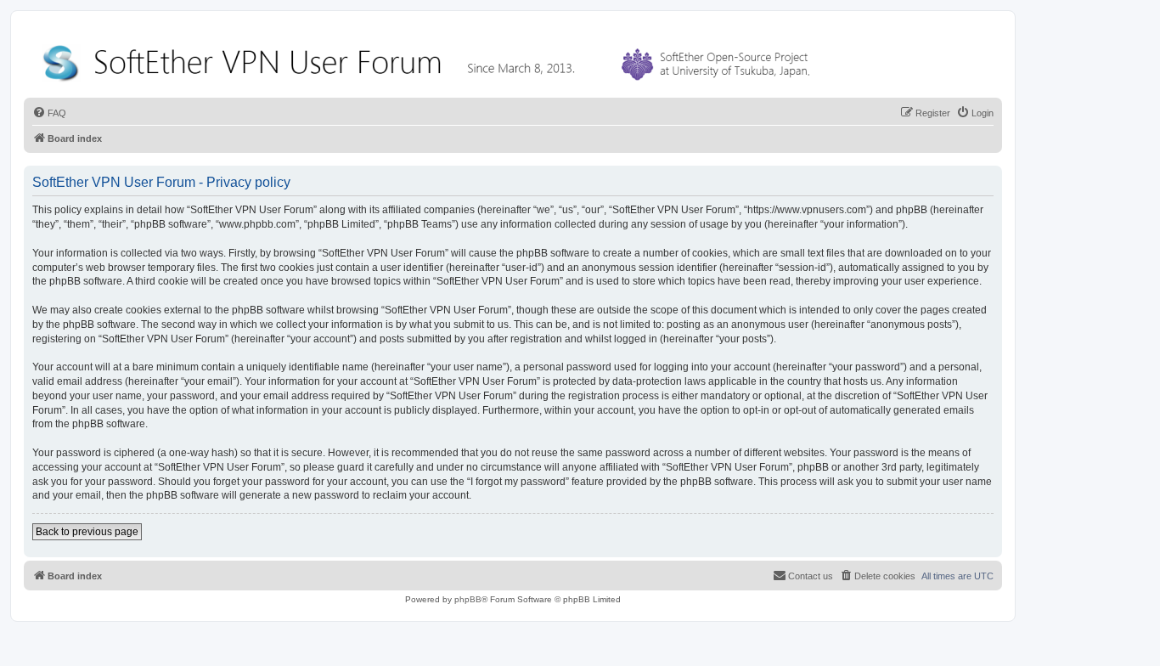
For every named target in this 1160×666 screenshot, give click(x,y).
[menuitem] (49, 113)
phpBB (467, 599)
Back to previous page (87, 532)
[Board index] (429, 59)
